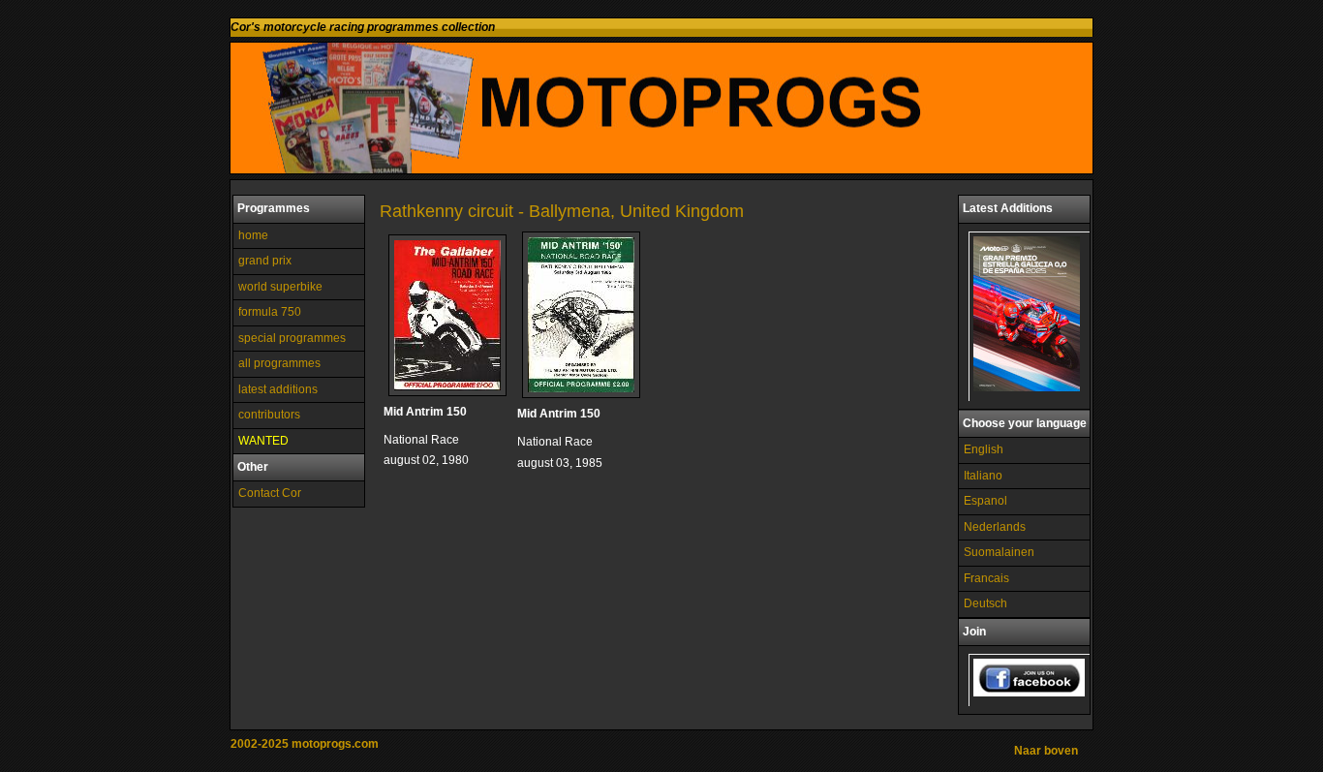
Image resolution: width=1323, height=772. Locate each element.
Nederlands (995, 527)
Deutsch (985, 603)
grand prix (265, 260)
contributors (269, 414)
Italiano (983, 475)
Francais (986, 578)
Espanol (985, 501)
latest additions (278, 389)
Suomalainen (999, 552)
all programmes (279, 363)
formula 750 (269, 312)
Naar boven (1046, 750)
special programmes (292, 338)
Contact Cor (269, 493)
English (983, 449)
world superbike (280, 286)
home (253, 235)
